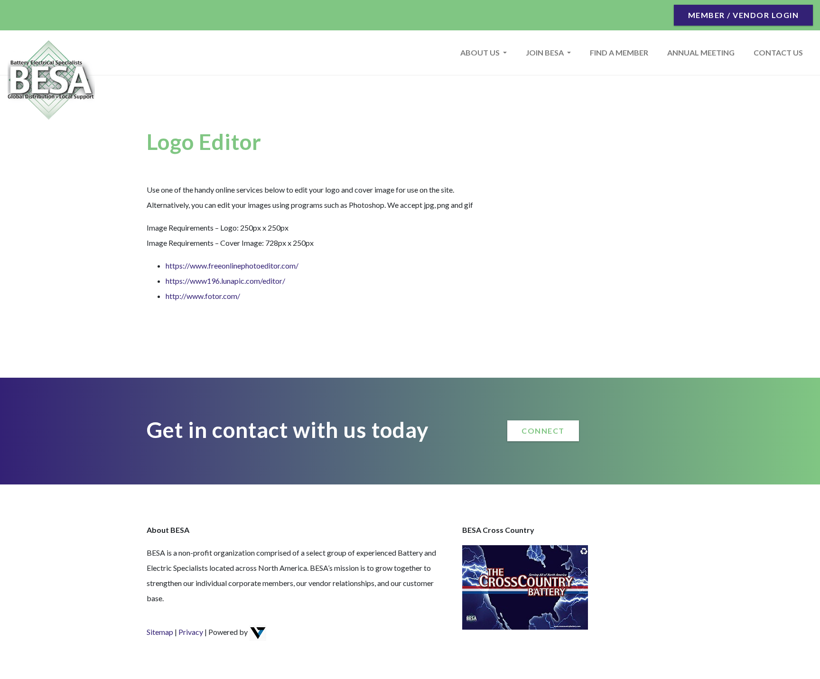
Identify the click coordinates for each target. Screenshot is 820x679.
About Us (480, 52)
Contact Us (778, 52)
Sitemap (160, 631)
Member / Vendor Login (743, 14)
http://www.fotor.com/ (203, 295)
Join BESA (545, 52)
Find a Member (619, 52)
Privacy (190, 631)
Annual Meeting (701, 52)
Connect (543, 430)
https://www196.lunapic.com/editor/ (225, 280)
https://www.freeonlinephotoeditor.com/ (232, 265)
